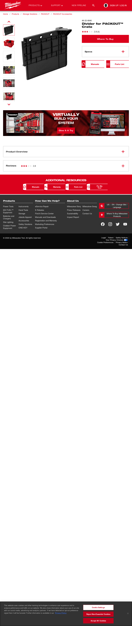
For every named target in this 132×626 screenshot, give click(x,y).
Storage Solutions (30, 14)
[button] (9, 30)
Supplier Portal (41, 227)
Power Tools (8, 206)
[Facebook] (103, 224)
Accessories (24, 220)
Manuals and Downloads (45, 217)
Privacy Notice (122, 242)
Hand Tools (23, 210)
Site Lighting (8, 222)
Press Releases (74, 210)
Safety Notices (122, 238)
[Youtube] (125, 224)
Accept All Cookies (98, 620)
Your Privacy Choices (114, 240)
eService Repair (42, 206)
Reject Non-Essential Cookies (98, 614)
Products (15, 14)
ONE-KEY (23, 227)
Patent (110, 238)
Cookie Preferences (105, 242)
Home (5, 14)
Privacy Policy (61, 613)
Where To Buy (105, 39)
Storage (22, 213)
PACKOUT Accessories (62, 14)
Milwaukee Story (74, 206)
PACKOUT (45, 14)
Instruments (24, 206)
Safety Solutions (25, 224)
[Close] (128, 613)
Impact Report (73, 217)
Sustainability (72, 213)
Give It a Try (66, 130)
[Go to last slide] (8, 21)
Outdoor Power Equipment (9, 226)
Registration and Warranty (46, 220)
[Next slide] (9, 104)
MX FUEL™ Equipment (8, 211)
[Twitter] (118, 224)
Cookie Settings (98, 607)
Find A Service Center (44, 213)
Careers (85, 210)
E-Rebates (39, 210)
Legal (103, 238)
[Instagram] (110, 224)
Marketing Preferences (44, 224)
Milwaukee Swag (89, 206)
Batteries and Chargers (8, 217)
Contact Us (87, 213)
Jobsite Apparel (25, 217)
